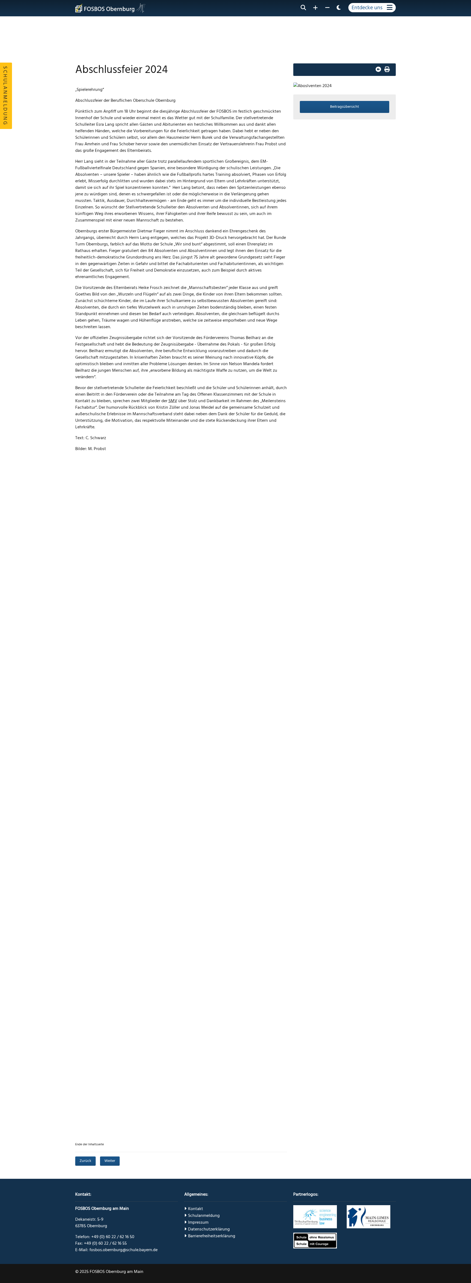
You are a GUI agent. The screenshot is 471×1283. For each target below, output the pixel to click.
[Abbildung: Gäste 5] (102, 567)
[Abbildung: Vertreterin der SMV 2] (102, 928)
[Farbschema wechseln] (338, 7)
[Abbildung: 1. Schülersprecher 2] (220, 973)
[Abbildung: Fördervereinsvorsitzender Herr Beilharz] (102, 657)
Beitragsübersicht (344, 106)
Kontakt (195, 1209)
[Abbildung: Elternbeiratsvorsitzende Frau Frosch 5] (161, 657)
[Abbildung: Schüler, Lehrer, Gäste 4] (102, 1109)
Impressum (198, 1222)
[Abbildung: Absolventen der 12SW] (102, 838)
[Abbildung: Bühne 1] (102, 476)
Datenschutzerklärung (209, 1229)
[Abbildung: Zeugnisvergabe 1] (220, 793)
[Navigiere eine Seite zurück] (378, 69)
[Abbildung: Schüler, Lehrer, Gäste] (102, 973)
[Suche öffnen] (303, 7)
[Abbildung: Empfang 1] (161, 476)
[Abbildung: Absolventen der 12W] (220, 838)
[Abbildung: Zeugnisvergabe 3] (102, 883)
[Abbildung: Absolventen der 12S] (220, 747)
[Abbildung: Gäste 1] (102, 702)
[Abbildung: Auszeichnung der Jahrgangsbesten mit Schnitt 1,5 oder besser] (220, 702)
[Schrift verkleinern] (327, 7)
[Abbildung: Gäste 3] (102, 747)
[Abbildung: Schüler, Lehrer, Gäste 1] (220, 1018)
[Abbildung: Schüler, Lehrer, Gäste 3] (161, 1064)
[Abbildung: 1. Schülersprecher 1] (161, 973)
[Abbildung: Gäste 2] (161, 702)
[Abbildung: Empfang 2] (220, 476)
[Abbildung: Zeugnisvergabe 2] (161, 838)
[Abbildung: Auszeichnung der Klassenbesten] (220, 612)
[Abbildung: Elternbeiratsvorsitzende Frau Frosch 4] (161, 612)
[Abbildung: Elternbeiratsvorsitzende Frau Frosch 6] (220, 657)
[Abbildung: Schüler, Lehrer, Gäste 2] (102, 1064)
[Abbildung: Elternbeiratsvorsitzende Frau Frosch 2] (220, 567)
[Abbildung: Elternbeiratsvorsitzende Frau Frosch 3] (102, 612)
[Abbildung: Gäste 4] (161, 747)
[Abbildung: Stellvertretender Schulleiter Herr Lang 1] (102, 521)
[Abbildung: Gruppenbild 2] (220, 928)
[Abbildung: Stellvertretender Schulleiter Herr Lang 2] (161, 521)
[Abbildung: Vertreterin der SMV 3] (161, 1018)
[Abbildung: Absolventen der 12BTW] (161, 883)
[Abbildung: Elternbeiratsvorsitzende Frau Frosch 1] (161, 567)
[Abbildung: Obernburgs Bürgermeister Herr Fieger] (220, 521)
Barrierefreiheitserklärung (211, 1236)
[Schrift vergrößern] (315, 7)
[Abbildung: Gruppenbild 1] (161, 928)
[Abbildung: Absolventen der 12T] (161, 793)
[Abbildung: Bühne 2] (220, 1064)
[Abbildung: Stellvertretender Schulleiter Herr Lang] (102, 1018)
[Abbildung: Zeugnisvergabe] (102, 793)
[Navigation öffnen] (372, 7)
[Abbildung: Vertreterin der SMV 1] (220, 883)
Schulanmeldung (204, 1216)
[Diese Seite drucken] (387, 69)
